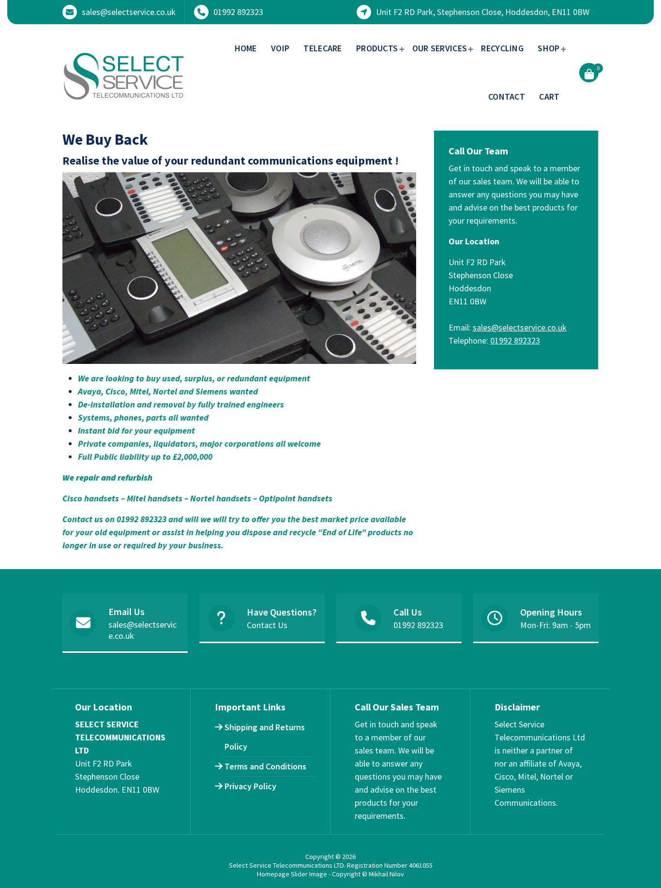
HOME (246, 48)
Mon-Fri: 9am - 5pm (555, 625)
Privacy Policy (250, 786)
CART (549, 96)
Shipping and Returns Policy (265, 737)
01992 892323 (238, 11)
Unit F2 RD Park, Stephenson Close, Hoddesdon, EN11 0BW (482, 11)
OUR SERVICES (439, 48)
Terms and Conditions (265, 766)
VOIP (280, 48)
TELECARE (322, 48)
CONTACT (506, 96)
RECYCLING (502, 48)
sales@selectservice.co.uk (129, 11)
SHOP (548, 48)
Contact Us (267, 625)
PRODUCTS (377, 48)
